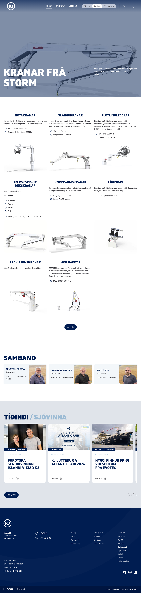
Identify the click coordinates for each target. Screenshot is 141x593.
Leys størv (122, 551)
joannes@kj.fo (68, 378)
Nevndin (121, 543)
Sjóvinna (97, 6)
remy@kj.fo (112, 378)
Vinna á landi (109, 6)
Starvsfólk (74, 536)
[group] (25, 453)
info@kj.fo (43, 533)
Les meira (70, 327)
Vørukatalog (75, 543)
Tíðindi (120, 558)
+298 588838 (101, 378)
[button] (135, 495)
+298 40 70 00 (45, 538)
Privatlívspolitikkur (113, 589)
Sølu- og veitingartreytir (129, 589)
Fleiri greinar (11, 495)
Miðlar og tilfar (123, 561)
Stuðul (120, 554)
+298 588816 (8, 377)
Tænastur (60, 6)
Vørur (49, 6)
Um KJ (120, 540)
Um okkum (73, 6)
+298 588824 (55, 378)
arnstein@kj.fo (22, 376)
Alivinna (87, 6)
